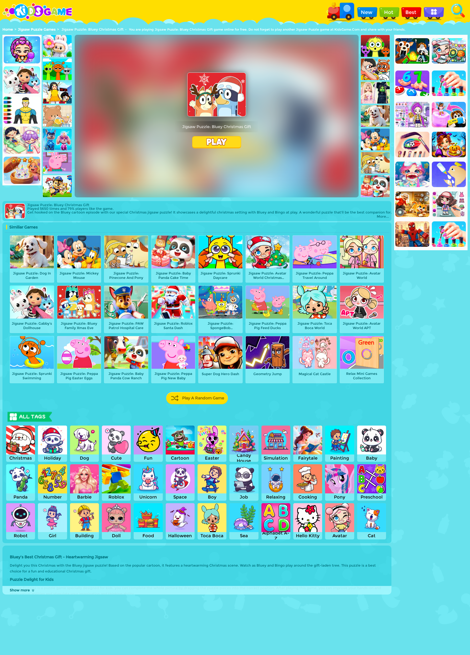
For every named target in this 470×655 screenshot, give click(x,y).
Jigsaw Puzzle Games (37, 29)
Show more (20, 590)
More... (383, 216)
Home (7, 29)
